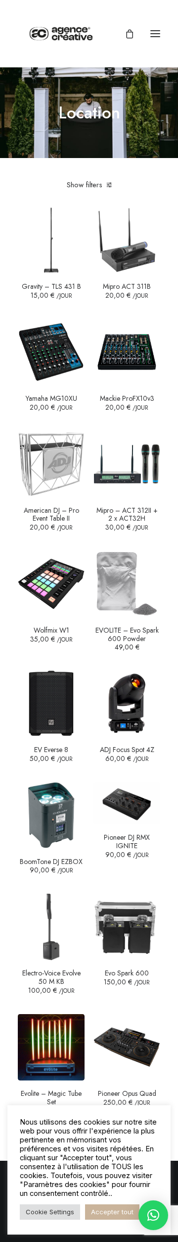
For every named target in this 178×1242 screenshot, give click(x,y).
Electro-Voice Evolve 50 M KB (51, 981)
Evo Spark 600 (127, 977)
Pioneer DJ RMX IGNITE (127, 846)
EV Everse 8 (51, 754)
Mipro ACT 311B (127, 290)
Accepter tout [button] (112, 1212)
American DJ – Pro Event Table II (51, 519)
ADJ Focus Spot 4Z (127, 754)
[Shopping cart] (125, 33)
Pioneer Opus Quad (127, 1097)
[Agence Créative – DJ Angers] (61, 33)
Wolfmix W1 (51, 634)
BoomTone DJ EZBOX (51, 866)
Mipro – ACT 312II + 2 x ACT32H (127, 519)
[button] (155, 33)
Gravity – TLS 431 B (51, 290)
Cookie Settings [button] (50, 1212)
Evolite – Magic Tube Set (51, 1102)
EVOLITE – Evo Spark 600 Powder (127, 638)
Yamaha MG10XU (51, 402)
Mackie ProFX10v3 (127, 402)
